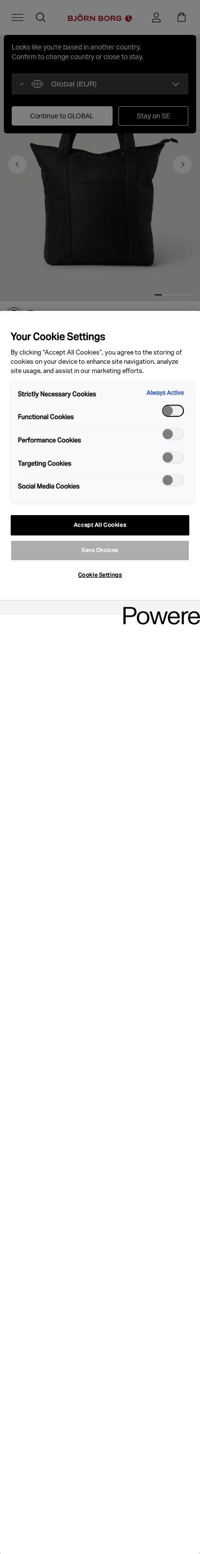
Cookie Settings (100, 574)
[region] (100, 932)
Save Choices (100, 550)
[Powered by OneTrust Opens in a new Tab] (158, 609)
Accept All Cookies (100, 524)
